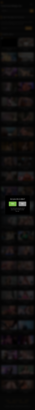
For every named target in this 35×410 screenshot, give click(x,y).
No (22, 204)
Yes (12, 204)
